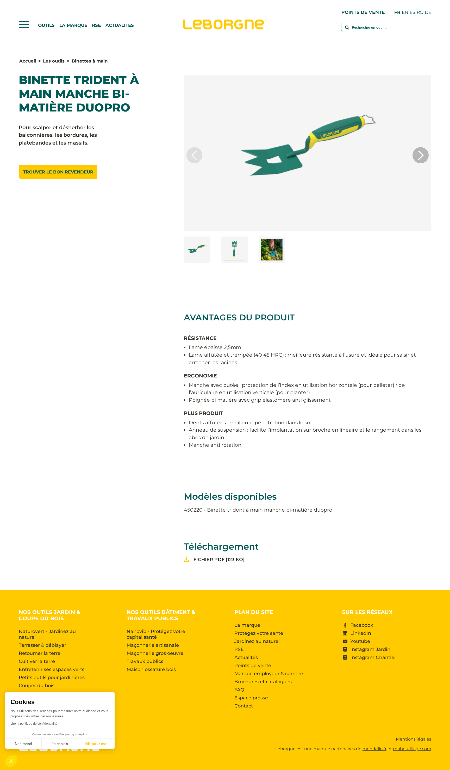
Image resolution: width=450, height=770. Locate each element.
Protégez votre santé (258, 633)
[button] (421, 155)
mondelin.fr (374, 748)
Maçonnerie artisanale (153, 645)
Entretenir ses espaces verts (51, 669)
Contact (243, 706)
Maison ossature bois (151, 669)
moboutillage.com (412, 748)
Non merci (23, 744)
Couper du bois (36, 685)
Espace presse (251, 698)
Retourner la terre (39, 653)
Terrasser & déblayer (42, 645)
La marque (73, 25)
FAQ (239, 690)
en (405, 12)
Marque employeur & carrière (268, 673)
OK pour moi (96, 744)
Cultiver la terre (37, 661)
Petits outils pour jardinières (52, 677)
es (412, 12)
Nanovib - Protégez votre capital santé (156, 634)
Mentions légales (413, 739)
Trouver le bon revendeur (58, 172)
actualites (119, 25)
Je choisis (60, 744)
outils (46, 25)
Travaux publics (145, 661)
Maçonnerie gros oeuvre (155, 653)
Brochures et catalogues (263, 682)
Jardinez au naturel (257, 641)
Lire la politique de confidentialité (33, 723)
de (428, 12)
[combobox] (386, 31)
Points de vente (363, 12)
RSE (96, 25)
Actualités (246, 657)
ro (420, 12)
